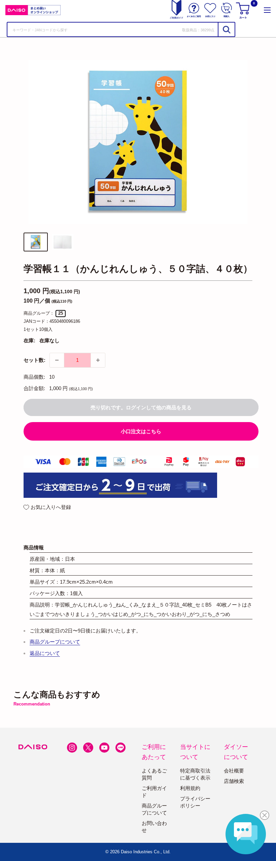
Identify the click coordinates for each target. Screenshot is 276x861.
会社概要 (234, 770)
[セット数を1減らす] (57, 360)
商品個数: (34, 377)
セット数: (34, 360)
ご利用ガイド (154, 791)
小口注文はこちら (141, 431)
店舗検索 (234, 781)
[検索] (226, 29)
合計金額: (34, 388)
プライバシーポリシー (195, 802)
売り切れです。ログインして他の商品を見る (141, 407)
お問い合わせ (154, 826)
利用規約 (190, 788)
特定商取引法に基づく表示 (195, 774)
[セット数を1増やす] (98, 360)
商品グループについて (55, 642)
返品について (45, 653)
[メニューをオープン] (267, 10)
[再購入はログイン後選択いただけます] (226, 10)
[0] (244, 10)
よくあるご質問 (154, 774)
